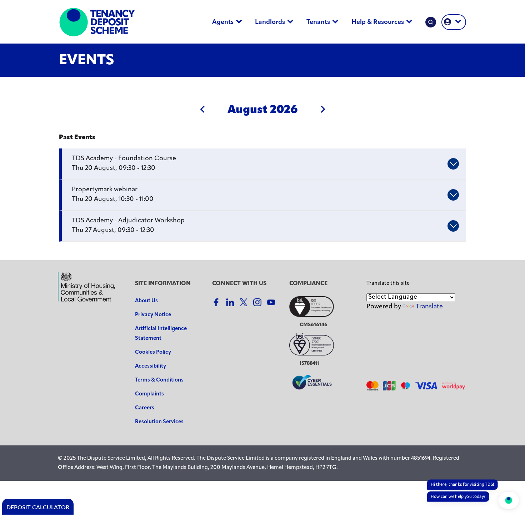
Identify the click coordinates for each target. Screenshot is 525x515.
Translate (429, 307)
